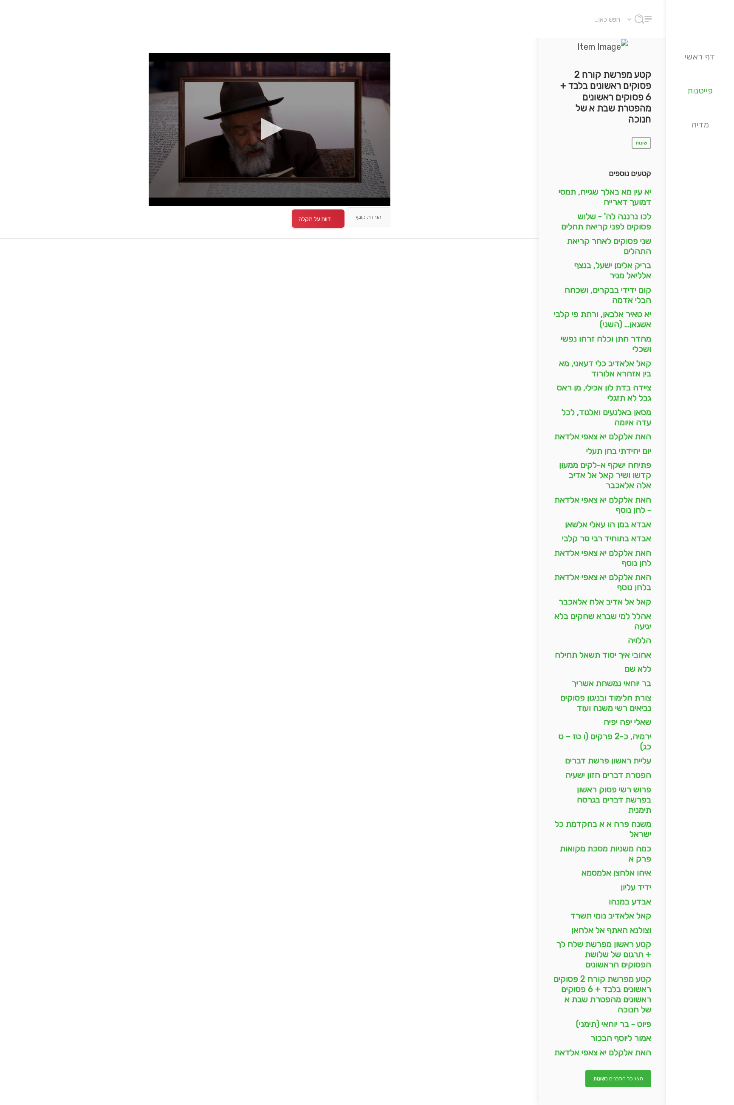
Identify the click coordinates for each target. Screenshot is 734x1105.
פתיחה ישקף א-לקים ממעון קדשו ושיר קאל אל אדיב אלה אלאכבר (605, 475)
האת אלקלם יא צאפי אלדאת (602, 436)
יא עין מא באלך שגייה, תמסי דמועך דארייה (605, 197)
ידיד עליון (636, 887)
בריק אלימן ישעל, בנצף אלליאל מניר (612, 270)
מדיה (700, 124)
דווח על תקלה (315, 219)
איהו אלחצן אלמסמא (616, 873)
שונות (641, 143)
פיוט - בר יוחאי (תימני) (613, 1024)
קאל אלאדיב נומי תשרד (610, 915)
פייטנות (700, 90)
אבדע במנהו (630, 901)
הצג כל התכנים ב (618, 1079)
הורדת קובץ (368, 217)
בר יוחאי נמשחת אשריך (611, 683)
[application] (269, 129)
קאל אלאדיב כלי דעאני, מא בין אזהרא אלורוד (605, 368)
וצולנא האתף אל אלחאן (611, 930)
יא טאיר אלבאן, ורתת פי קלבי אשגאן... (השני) (602, 319)
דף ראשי (700, 56)
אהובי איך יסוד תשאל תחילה (603, 655)
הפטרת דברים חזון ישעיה (608, 775)
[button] (269, 129)
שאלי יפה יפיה (627, 722)
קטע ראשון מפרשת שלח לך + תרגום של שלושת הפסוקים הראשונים (603, 954)
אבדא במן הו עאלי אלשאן (608, 524)
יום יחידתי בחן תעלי (618, 451)
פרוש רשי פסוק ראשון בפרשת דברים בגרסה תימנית (614, 799)
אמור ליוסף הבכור (620, 1038)
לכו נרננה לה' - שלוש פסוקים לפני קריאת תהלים (606, 221)
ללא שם (637, 669)
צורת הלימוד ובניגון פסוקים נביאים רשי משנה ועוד (605, 702)
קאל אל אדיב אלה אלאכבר (605, 601)
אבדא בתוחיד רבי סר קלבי (606, 538)
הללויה (639, 640)
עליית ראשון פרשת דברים (608, 760)
